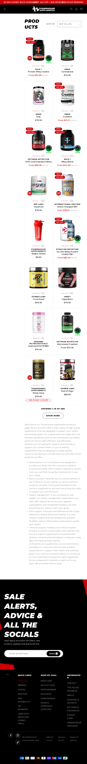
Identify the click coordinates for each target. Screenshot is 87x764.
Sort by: (50, 24)
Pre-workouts (24, 700)
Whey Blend (67, 162)
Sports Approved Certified (46, 706)
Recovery (46, 694)
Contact (72, 683)
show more (53, 416)
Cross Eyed (38, 299)
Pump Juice (38, 393)
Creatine (67, 117)
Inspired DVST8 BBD (38, 346)
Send (52, 654)
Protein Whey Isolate (38, 72)
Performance (48, 690)
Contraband (67, 72)
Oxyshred (38, 207)
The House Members (73, 689)
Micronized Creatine (67, 344)
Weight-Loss (48, 685)
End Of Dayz (67, 391)
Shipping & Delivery (73, 701)
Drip (38, 117)
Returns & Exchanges (73, 709)
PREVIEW (40, 61)
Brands (22, 685)
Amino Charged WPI (67, 207)
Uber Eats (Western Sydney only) (23, 719)
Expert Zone (71, 716)
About (70, 695)
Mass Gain (46, 681)
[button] (4, 8)
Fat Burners (23, 707)
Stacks (21, 690)
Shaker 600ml (39, 254)
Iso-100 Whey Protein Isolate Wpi (67, 253)
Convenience (48, 698)
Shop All (23, 681)
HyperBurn (67, 299)
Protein (22, 694)
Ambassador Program (74, 724)
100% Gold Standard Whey (38, 162)
